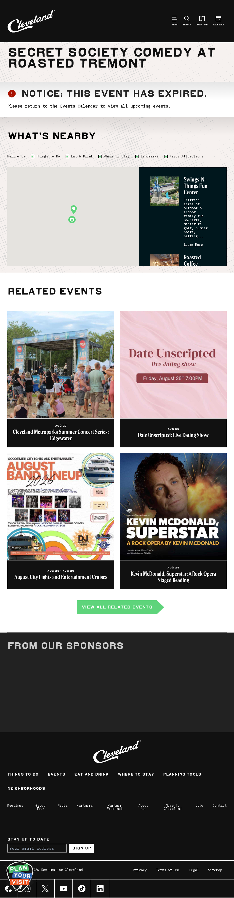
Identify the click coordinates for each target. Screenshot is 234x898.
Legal (194, 870)
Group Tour (40, 807)
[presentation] (164, 191)
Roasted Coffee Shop (192, 264)
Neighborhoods (26, 789)
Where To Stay (136, 775)
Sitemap (215, 870)
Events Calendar (79, 106)
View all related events (117, 607)
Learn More (193, 245)
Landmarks (150, 156)
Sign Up (81, 848)
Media (63, 805)
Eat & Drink (82, 156)
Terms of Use (168, 870)
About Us (143, 807)
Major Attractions (186, 156)
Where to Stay (117, 156)
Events (56, 775)
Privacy (140, 870)
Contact (220, 805)
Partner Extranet (115, 807)
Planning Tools (182, 775)
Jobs (200, 805)
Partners (85, 805)
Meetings (15, 805)
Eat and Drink (91, 775)
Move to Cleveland (173, 807)
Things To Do (48, 156)
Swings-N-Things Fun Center (196, 186)
